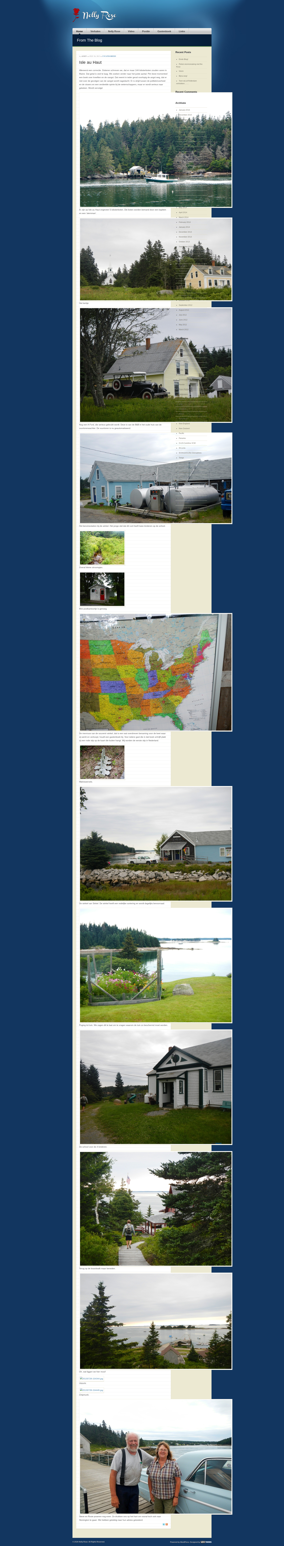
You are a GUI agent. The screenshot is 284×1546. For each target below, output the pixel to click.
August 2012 (184, 310)
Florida (181, 385)
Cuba (181, 370)
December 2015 (185, 115)
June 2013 (183, 261)
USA (181, 477)
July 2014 (183, 198)
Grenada (182, 399)
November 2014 (185, 178)
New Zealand (184, 428)
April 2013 (183, 271)
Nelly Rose (114, 31)
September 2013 (185, 247)
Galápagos (183, 394)
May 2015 (183, 149)
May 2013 (183, 266)
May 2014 (183, 208)
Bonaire (182, 350)
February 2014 (185, 222)
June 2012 (183, 320)
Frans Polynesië (185, 389)
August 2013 (184, 251)
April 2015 (183, 154)
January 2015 (184, 169)
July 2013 (183, 256)
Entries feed (183, 503)
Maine (181, 414)
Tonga (181, 458)
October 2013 (184, 242)
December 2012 (185, 291)
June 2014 (183, 203)
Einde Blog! (183, 59)
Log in (181, 498)
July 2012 (183, 315)
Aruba (181, 346)
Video (131, 31)
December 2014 (185, 173)
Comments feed (185, 508)
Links (182, 31)
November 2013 (185, 237)
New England (184, 424)
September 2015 (185, 129)
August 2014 (184, 193)
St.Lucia (182, 448)
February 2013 (185, 281)
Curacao (182, 375)
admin (84, 56)
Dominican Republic (187, 380)
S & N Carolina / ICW (187, 443)
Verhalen (95, 31)
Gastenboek (164, 31)
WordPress (184, 1542)
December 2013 (185, 232)
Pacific (181, 433)
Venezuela (183, 482)
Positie (146, 31)
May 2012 (183, 325)
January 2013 (184, 286)
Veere (181, 71)
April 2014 (183, 212)
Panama (182, 438)
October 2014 (184, 183)
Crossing (182, 365)
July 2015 (183, 139)
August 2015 (184, 134)
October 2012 (184, 300)
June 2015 (183, 144)
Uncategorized (109, 56)
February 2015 (185, 164)
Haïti (181, 404)
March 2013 (183, 276)
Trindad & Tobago (186, 463)
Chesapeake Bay (186, 355)
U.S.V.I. (182, 467)
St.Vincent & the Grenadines (190, 453)
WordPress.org (185, 513)
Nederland (183, 419)
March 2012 (183, 330)
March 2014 (183, 217)
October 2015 (184, 125)
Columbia (183, 360)
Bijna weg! (183, 76)
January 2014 (184, 227)
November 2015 (185, 120)
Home (79, 31)
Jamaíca (182, 409)
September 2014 (185, 188)
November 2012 (185, 295)
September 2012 (185, 305)
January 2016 (184, 110)
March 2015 (183, 159)
